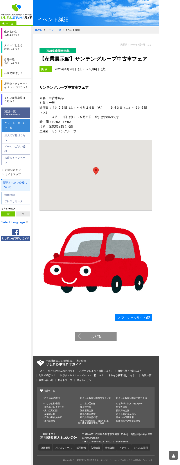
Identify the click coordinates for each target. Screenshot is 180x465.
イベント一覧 (54, 30)
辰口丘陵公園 (51, 411)
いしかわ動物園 (52, 403)
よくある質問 (140, 447)
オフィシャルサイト (132, 317)
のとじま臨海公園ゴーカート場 (131, 398)
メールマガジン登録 (14, 149)
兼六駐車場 (49, 421)
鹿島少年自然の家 (53, 417)
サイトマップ (13, 174)
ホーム (8, 23)
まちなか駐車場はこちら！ (122, 375)
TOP (40, 371)
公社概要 (45, 447)
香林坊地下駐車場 (125, 417)
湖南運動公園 (86, 411)
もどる (96, 336)
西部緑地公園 (122, 411)
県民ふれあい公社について (15, 185)
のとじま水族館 (52, 398)
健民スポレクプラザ (54, 407)
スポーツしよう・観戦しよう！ (96, 371)
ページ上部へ (173, 455)
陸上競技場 (85, 407)
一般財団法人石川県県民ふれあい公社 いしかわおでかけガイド (16, 11)
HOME (38, 30)
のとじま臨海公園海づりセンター (94, 399)
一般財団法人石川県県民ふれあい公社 (61, 362)
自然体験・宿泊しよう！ (131, 371)
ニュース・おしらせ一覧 (14, 125)
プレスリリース (13, 201)
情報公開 (110, 447)
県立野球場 (121, 407)
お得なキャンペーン (14, 160)
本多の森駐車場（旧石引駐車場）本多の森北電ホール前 (93, 422)
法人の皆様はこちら (14, 137)
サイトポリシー (85, 380)
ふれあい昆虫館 (87, 403)
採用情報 (9, 194)
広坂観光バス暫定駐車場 (128, 421)
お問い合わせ (13, 170)
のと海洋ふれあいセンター (129, 403)
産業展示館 (49, 414)
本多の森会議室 (87, 414)
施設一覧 (12, 113)
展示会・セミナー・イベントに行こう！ (82, 375)
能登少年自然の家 (89, 417)
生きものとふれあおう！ (61, 371)
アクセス (124, 447)
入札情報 (95, 447)
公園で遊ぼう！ (47, 375)
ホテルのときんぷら (126, 414)
